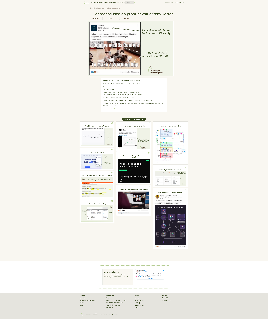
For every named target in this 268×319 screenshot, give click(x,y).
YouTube (82, 303)
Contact (137, 307)
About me (138, 298)
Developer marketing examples (116, 300)
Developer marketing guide (115, 303)
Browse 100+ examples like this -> (134, 119)
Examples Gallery (102, 2)
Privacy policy (139, 305)
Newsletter (112, 2)
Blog (107, 298)
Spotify (82, 305)
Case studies (169, 2)
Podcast (120, 2)
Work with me (179, 2)
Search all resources (113, 305)
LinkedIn (82, 298)
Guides (93, 2)
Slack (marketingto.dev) (88, 300)
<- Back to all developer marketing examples (104, 8)
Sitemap (137, 303)
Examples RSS (166, 300)
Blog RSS (165, 298)
